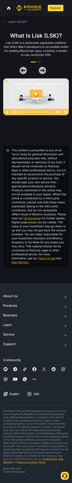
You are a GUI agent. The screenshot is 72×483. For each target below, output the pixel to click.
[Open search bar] (44, 8)
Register (55, 8)
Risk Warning (20, 262)
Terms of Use (46, 258)
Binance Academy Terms (31, 462)
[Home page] (28, 8)
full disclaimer (32, 218)
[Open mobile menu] (68, 8)
